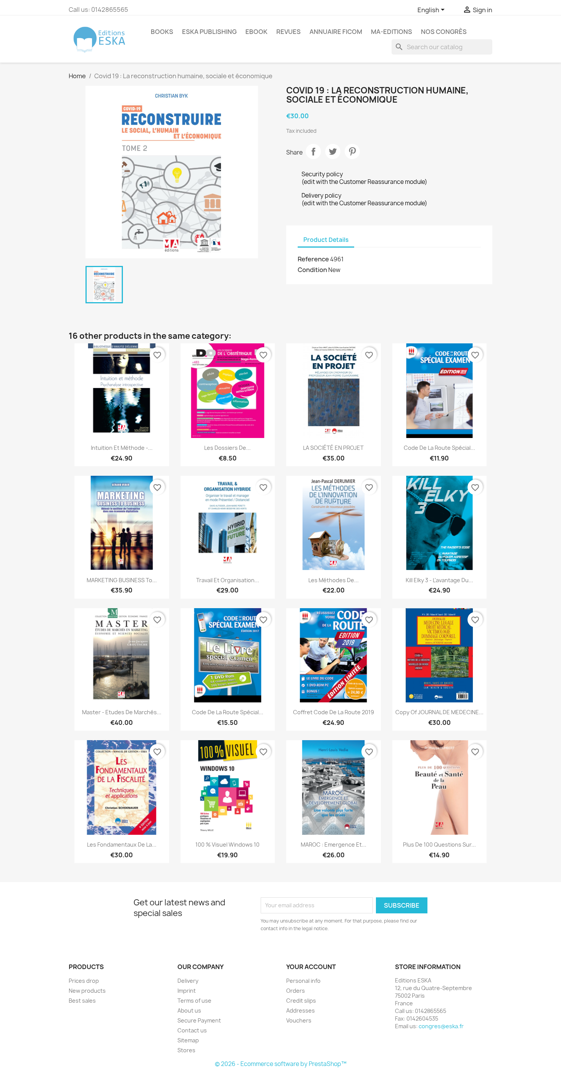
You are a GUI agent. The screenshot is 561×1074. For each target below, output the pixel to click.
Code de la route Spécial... (439, 447)
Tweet (332, 151)
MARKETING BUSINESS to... (122, 580)
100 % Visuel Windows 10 (227, 844)
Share (313, 151)
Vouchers (298, 1020)
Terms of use (194, 1000)
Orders (295, 990)
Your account (311, 967)
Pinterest (352, 151)
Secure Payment (199, 1020)
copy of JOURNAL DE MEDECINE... (439, 712)
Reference (313, 259)
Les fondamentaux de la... (121, 844)
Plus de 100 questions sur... (439, 844)
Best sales (82, 1000)
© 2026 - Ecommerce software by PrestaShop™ (281, 1064)
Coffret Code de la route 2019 (333, 712)
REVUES (288, 31)
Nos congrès (444, 31)
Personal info (303, 980)
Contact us (192, 1030)
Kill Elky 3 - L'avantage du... (439, 580)
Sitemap (188, 1040)
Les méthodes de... (333, 580)
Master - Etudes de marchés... (121, 712)
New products (87, 990)
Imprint (186, 990)
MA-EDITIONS (391, 31)
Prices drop (84, 980)
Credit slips (301, 1000)
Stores (186, 1050)
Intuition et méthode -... (122, 447)
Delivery (187, 980)
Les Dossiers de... (227, 447)
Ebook (256, 31)
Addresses (300, 1010)
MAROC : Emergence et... (333, 844)
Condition (312, 270)
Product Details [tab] (325, 240)
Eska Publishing (209, 31)
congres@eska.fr (441, 1026)
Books (162, 31)
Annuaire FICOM (336, 31)
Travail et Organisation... (227, 580)
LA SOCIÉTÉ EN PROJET (333, 447)
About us (189, 1010)
